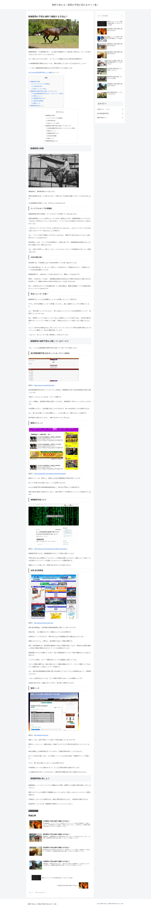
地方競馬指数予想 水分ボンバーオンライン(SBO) (47, 93)
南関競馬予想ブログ (38, 98)
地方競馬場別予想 (34, 810)
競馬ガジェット (37, 96)
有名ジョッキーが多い (39, 89)
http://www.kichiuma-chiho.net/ (43, 623)
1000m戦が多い (37, 86)
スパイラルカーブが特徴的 (40, 84)
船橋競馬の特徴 (34, 81)
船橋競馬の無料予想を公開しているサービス (43, 91)
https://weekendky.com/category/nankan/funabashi (50, 473)
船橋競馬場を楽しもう (36, 105)
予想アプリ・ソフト (110, 109)
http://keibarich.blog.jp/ (41, 735)
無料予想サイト (110, 117)
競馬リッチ (35, 103)
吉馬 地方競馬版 (37, 101)
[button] (121, 16)
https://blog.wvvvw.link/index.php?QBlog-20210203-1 (50, 549)
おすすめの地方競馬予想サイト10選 (39, 72)
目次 (57, 112)
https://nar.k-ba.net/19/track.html (44, 385)
